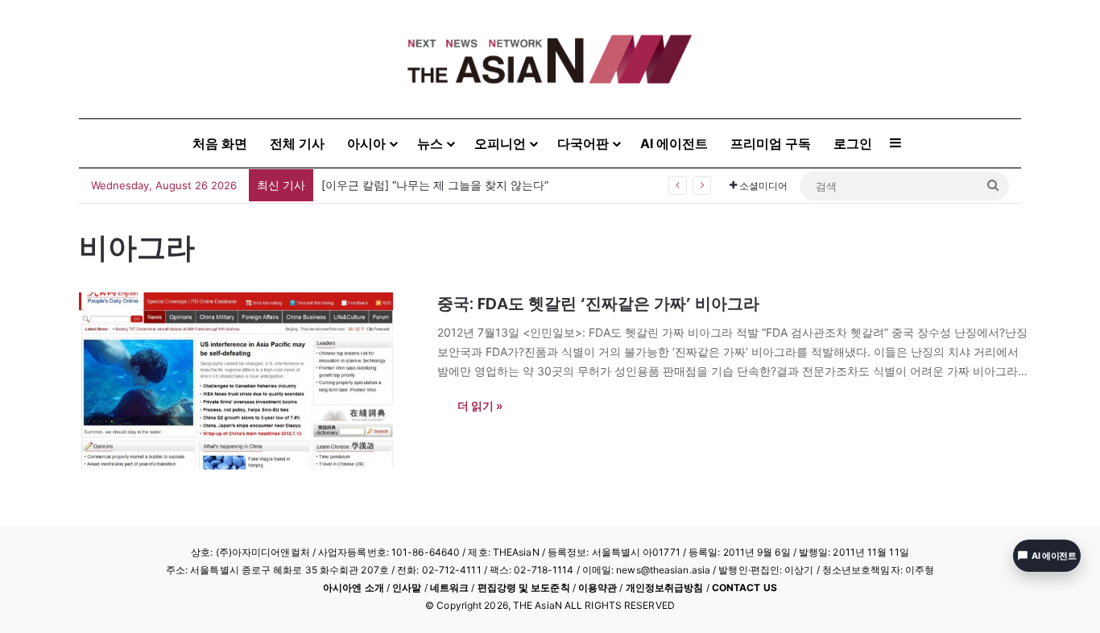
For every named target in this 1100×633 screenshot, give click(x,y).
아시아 (366, 143)
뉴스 (430, 143)
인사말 (406, 587)
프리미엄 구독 (770, 143)
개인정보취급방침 (665, 587)
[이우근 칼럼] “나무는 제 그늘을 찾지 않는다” (434, 185)
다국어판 (583, 143)
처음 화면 (219, 143)
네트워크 (449, 587)
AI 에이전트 (674, 143)
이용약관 (597, 587)
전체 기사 (297, 143)
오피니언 (500, 143)
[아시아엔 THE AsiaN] (550, 59)
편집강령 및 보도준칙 (524, 587)
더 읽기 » (479, 405)
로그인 (852, 143)
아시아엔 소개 (353, 587)
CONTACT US (744, 587)
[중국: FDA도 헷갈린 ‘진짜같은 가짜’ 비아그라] (248, 381)
